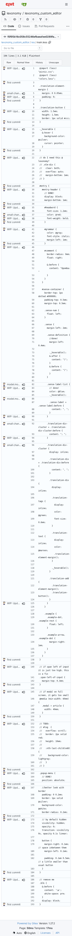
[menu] (17, 932)
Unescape (54, 62)
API (57, 932)
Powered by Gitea (27, 923)
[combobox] (21, 48)
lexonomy (14, 13)
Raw (9, 62)
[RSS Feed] (5, 19)
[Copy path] (49, 42)
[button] (15, 19)
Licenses (46, 932)
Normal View (23, 62)
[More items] (68, 26)
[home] (10, 4)
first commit (13, 82)
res (33, 42)
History (39, 62)
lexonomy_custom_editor (43, 13)
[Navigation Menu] (66, 4)
